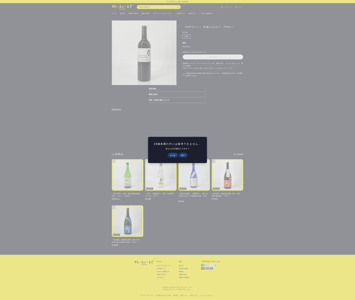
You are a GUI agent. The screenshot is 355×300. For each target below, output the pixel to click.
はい (183, 155)
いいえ (173, 155)
